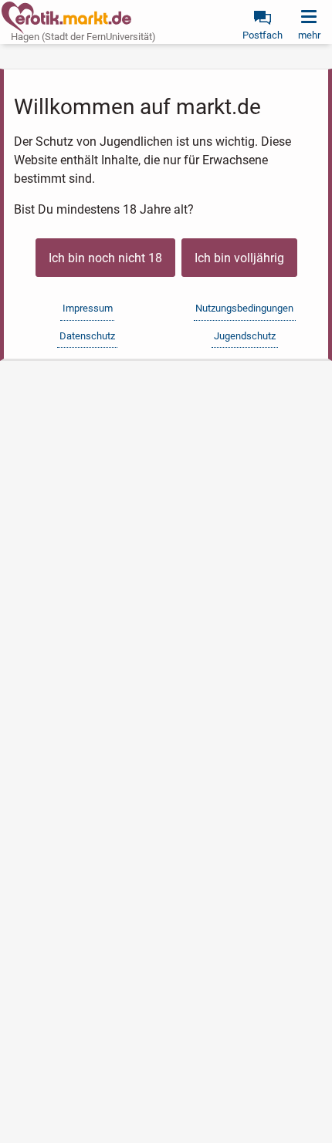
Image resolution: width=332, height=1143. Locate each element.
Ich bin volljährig (239, 258)
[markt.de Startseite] (66, 18)
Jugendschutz (245, 336)
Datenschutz (87, 336)
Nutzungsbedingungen (244, 308)
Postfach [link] (262, 35)
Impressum (88, 308)
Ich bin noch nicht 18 (105, 258)
